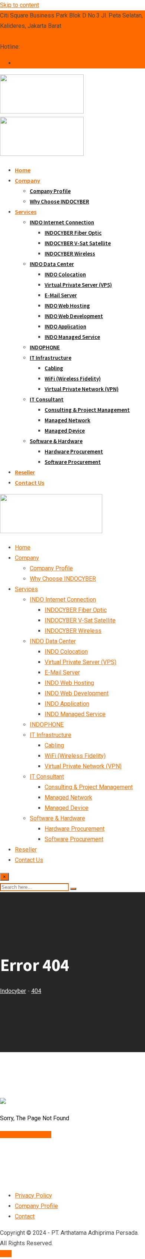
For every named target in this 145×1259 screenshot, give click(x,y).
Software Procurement (73, 461)
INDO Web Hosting (67, 305)
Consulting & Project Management (87, 409)
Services (25, 211)
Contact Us (29, 482)
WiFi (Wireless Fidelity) (73, 378)
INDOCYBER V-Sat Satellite (78, 243)
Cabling (54, 368)
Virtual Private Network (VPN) (82, 389)
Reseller (25, 472)
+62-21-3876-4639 (45, 46)
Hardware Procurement (74, 451)
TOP (6, 1253)
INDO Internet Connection (62, 222)
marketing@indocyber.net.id (35, 36)
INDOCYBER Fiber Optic (73, 232)
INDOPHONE (45, 347)
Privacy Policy (33, 1195)
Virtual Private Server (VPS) (78, 284)
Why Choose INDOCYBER (59, 201)
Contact (25, 1216)
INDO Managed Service (72, 336)
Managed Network (67, 420)
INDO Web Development (74, 316)
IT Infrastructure (50, 357)
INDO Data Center (52, 264)
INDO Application (65, 326)
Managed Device (65, 430)
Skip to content (19, 5)
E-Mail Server (61, 295)
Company (27, 180)
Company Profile (50, 191)
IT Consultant (47, 399)
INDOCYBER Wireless (70, 253)
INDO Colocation (65, 274)
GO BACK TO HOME (25, 1134)
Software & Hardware (56, 441)
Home (22, 170)
